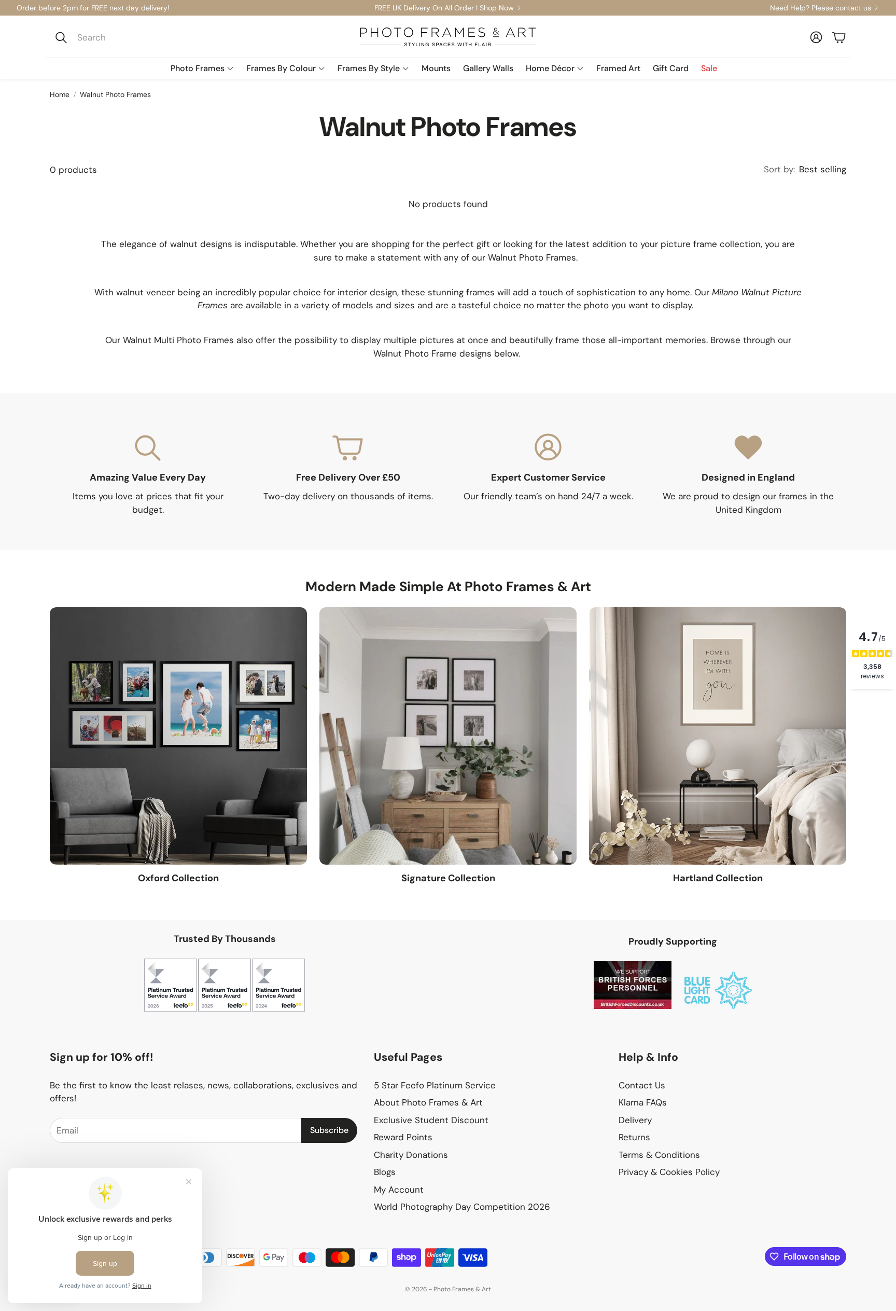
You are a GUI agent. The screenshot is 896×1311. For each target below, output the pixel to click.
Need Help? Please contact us (820, 7)
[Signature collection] (448, 736)
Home (59, 94)
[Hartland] (717, 736)
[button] (119, 37)
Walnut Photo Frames (115, 94)
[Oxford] (178, 736)
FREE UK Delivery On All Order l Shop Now (444, 7)
